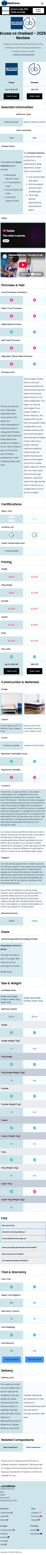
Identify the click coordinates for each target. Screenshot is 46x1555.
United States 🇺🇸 (6, 1512)
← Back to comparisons (23, 54)
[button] (42, 3)
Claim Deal (38, 10)
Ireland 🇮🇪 (4, 1533)
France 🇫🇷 (4, 1541)
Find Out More (11, 1359)
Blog (2, 1492)
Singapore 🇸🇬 (36, 1512)
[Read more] (6, 971)
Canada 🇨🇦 (4, 1516)
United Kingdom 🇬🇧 (7, 1530)
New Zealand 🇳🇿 (36, 1533)
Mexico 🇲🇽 (4, 1520)
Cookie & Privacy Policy (8, 1500)
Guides (2, 1494)
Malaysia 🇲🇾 (35, 1520)
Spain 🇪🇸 (3, 1544)
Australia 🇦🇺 (34, 1530)
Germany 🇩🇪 (4, 1537)
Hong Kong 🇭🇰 (36, 1516)
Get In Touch (5, 1497)
